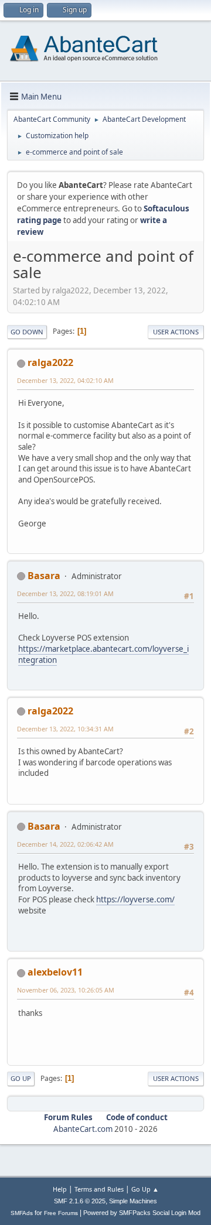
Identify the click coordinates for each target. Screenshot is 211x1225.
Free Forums (61, 1213)
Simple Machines (133, 1201)
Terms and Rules (99, 1189)
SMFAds (22, 1213)
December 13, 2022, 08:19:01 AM (65, 593)
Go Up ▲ (145, 1189)
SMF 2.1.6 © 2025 (80, 1201)
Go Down (27, 331)
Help (60, 1189)
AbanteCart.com (83, 1129)
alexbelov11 (55, 972)
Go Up (21, 1078)
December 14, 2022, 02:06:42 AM (65, 844)
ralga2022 (50, 362)
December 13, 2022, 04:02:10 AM (65, 380)
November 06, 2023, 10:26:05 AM (65, 990)
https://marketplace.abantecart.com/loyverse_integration (103, 654)
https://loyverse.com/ (135, 899)
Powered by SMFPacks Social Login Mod (141, 1212)
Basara (44, 575)
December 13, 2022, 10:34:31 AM (65, 728)
